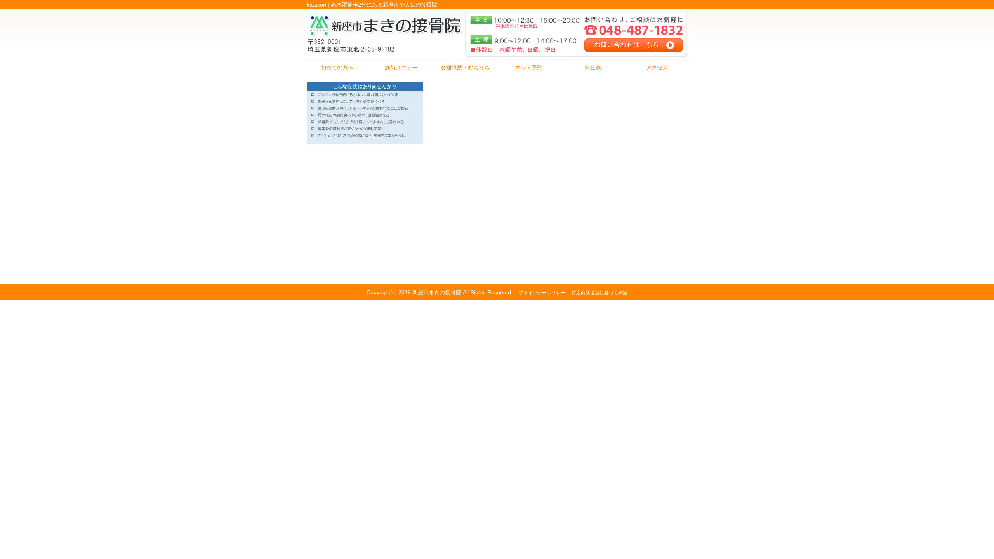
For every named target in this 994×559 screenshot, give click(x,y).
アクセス (657, 67)
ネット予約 (528, 67)
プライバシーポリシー (542, 292)
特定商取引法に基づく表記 (599, 292)
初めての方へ (337, 67)
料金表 (593, 67)
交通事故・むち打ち (465, 67)
